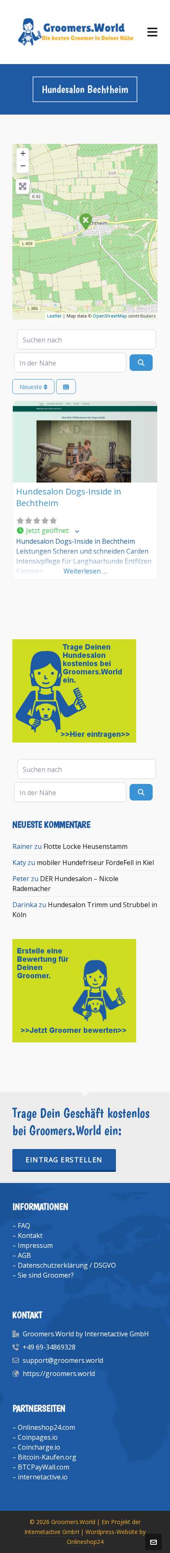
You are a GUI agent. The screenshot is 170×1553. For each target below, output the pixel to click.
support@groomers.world (63, 1360)
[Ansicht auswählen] (66, 386)
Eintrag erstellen (64, 1159)
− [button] (23, 165)
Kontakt (30, 1235)
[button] (85, 531)
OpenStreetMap (110, 316)
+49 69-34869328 (49, 1347)
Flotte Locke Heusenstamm (85, 846)
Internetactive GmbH (51, 1532)
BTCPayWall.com (43, 1467)
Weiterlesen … (85, 571)
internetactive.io (43, 1476)
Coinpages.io (38, 1437)
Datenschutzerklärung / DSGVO (67, 1265)
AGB (24, 1255)
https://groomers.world (59, 1373)
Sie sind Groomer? (46, 1275)
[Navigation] (152, 32)
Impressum (35, 1245)
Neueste (31, 387)
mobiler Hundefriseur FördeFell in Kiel (95, 862)
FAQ (24, 1225)
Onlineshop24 (85, 1542)
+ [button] (23, 153)
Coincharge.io (39, 1447)
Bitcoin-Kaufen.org (47, 1457)
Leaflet (54, 316)
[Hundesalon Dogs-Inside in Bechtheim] (85, 221)
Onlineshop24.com (46, 1427)
